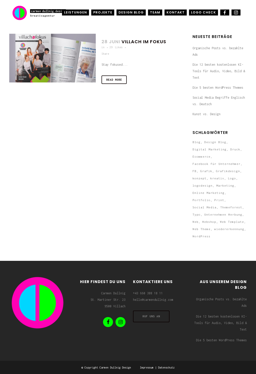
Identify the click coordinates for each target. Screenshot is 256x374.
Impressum (147, 367)
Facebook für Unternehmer (216, 163)
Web (195, 221)
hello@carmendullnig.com (153, 300)
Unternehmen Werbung (223, 214)
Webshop (209, 221)
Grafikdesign (228, 171)
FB (194, 171)
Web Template (232, 221)
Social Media (204, 207)
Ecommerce (201, 156)
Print (219, 200)
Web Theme (201, 229)
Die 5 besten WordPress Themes (217, 87)
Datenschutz (166, 367)
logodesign (202, 185)
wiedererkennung (229, 229)
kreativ (217, 178)
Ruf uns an (151, 316)
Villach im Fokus (144, 41)
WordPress (201, 236)
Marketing (225, 185)
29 (116, 47)
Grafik (206, 171)
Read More (114, 79)
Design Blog (215, 142)
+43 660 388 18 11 (148, 293)
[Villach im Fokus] (52, 58)
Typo (196, 214)
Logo (232, 178)
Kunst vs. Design (206, 114)
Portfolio (201, 200)
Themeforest (231, 207)
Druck (235, 149)
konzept (199, 178)
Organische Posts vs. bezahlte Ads (221, 302)
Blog (196, 142)
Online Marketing (208, 192)
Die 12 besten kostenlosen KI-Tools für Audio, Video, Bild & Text (218, 71)
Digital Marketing (209, 149)
